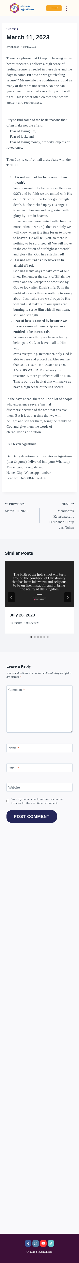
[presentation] (39, 584)
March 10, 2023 (16, 507)
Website (14, 787)
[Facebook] (28, 1243)
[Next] (67, 597)
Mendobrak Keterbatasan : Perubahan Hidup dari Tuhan (61, 515)
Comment (16, 690)
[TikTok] (51, 1243)
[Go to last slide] (11, 597)
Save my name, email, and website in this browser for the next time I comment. (37, 801)
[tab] (31, 637)
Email (13, 768)
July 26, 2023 (22, 615)
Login (54, 8)
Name (13, 748)
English (14, 46)
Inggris (12, 29)
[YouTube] (43, 1243)
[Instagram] (35, 1243)
